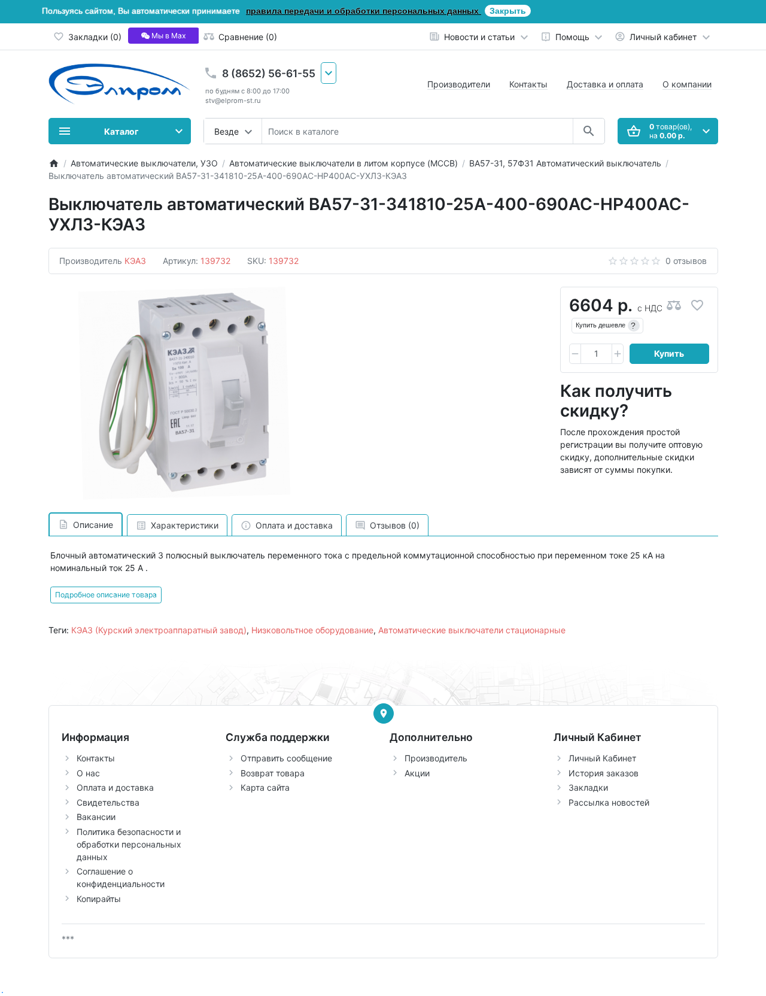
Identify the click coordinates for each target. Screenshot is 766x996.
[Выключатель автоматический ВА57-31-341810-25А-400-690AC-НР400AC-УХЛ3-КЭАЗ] (184, 393)
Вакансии (96, 817)
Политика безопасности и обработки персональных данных (129, 844)
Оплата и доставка (115, 787)
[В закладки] (697, 305)
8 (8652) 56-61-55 (268, 73)
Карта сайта (265, 787)
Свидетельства (108, 802)
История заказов (604, 773)
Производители (458, 84)
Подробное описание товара (106, 594)
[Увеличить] (618, 354)
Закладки (588, 787)
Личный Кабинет (602, 758)
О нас (88, 773)
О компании (687, 84)
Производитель (436, 758)
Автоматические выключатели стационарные (472, 630)
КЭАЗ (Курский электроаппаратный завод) (159, 630)
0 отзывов (686, 261)
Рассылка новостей (609, 802)
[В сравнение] (674, 305)
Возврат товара (273, 773)
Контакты (528, 84)
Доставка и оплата (605, 84)
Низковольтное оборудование (312, 630)
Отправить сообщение (286, 758)
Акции (417, 773)
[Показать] (383, 713)
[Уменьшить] (575, 354)
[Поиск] (588, 131)
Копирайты (99, 899)
